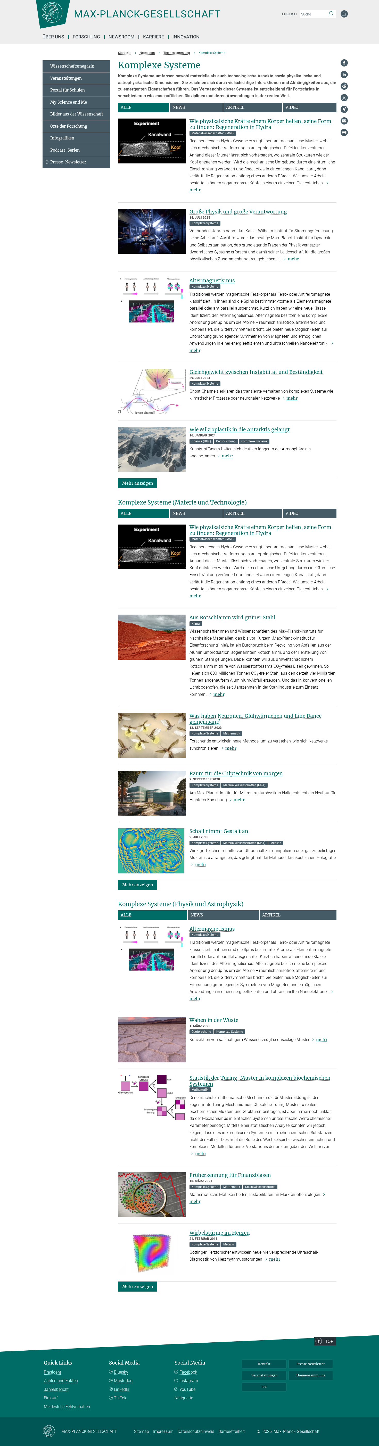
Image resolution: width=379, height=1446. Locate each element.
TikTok (120, 1397)
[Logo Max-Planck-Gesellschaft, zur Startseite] (128, 18)
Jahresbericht (56, 1389)
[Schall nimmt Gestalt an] (152, 850)
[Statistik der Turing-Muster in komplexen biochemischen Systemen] (152, 1097)
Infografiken (62, 138)
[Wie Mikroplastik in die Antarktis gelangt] (152, 449)
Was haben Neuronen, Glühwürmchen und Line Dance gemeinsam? (256, 719)
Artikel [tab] (235, 107)
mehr (293, 258)
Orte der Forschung (68, 126)
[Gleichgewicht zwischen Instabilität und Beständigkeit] (152, 391)
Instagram (188, 1380)
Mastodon (123, 1380)
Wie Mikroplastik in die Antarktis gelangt (240, 429)
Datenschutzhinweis (196, 1431)
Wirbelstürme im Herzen (220, 1233)
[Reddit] (344, 86)
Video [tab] (292, 107)
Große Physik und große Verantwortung (238, 212)
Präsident (52, 1372)
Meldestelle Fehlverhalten (67, 1406)
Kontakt (264, 1364)
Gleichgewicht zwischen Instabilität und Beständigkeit (256, 372)
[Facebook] (344, 63)
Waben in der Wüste (214, 1020)
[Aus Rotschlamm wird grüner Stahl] (152, 637)
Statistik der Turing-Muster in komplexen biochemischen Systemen (260, 1081)
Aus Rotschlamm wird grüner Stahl (232, 617)
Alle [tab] (126, 107)
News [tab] (178, 107)
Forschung (86, 37)
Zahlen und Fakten (61, 1380)
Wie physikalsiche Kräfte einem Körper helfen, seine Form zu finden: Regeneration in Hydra (260, 124)
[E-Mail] (344, 121)
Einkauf (50, 1397)
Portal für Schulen (67, 90)
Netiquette (184, 1397)
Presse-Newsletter (68, 162)
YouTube (187, 1389)
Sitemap (141, 1431)
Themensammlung (310, 1375)
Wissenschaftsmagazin (72, 66)
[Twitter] (344, 98)
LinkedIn (121, 1389)
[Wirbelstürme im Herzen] (152, 1252)
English (289, 14)
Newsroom (122, 37)
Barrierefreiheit (231, 1431)
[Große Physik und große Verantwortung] (152, 231)
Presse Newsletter (310, 1364)
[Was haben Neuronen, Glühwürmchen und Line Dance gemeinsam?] (152, 735)
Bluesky (121, 1372)
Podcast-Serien (65, 150)
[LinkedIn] (344, 74)
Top (329, 1341)
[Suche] (330, 14)
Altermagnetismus (212, 280)
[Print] (344, 132)
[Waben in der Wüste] (152, 1039)
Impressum (163, 1431)
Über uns (53, 37)
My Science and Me (68, 102)
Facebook (188, 1372)
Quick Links (58, 1363)
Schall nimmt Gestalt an (219, 831)
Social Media (124, 1363)
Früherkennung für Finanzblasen (230, 1175)
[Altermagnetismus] (152, 300)
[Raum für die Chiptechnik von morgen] (152, 793)
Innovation (186, 37)
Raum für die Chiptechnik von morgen (236, 773)
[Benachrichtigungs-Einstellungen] (344, 14)
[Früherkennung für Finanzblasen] (152, 1194)
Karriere (153, 37)
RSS (264, 1387)
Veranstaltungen (66, 78)
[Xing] (344, 109)
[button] (137, 483)
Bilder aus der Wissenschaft (76, 114)
